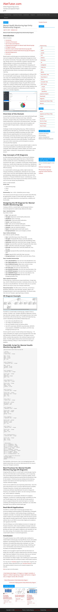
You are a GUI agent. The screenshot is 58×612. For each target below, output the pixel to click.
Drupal (43, 86)
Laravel (42, 53)
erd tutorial (20, 576)
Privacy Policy (43, 123)
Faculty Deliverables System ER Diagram (20, 596)
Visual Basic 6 (44, 77)
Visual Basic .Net (45, 74)
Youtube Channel (43, 22)
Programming (7, 14)
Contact (41, 116)
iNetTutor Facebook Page (45, 167)
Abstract (6, 17)
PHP (42, 55)
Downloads (26, 14)
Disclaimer (42, 118)
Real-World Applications (11, 52)
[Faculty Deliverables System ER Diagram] (20, 591)
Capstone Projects (17, 14)
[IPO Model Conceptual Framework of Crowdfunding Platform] (32, 591)
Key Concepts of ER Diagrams (12, 43)
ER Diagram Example (10, 47)
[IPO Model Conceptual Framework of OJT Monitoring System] (8, 591)
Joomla (43, 89)
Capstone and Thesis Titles (43, 14)
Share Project (43, 126)
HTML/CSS (43, 67)
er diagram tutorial (10, 576)
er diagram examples (28, 573)
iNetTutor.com (12, 4)
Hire (4, 569)
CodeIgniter (43, 65)
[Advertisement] (47, 36)
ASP (42, 48)
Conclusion (8, 54)
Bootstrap (43, 60)
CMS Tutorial (44, 84)
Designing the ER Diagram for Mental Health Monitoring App (19, 45)
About (41, 111)
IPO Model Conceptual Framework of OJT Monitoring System (7, 597)
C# (41, 62)
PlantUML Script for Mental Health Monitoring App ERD (18, 49)
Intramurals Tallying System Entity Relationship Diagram (22, 582)
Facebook (14, 561)
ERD (17, 576)
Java (42, 69)
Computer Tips (44, 81)
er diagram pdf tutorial (24, 575)
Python (42, 79)
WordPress (44, 91)
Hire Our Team (43, 121)
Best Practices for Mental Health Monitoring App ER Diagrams (20, 50)
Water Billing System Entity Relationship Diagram (16, 580)
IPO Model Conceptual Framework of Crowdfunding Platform (30, 597)
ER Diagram (20, 573)
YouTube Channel (27, 563)
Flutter (42, 50)
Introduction (8, 40)
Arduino (43, 57)
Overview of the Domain (11, 42)
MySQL (42, 72)
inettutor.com (14, 30)
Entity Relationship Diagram (10, 573)
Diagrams (33, 14)
